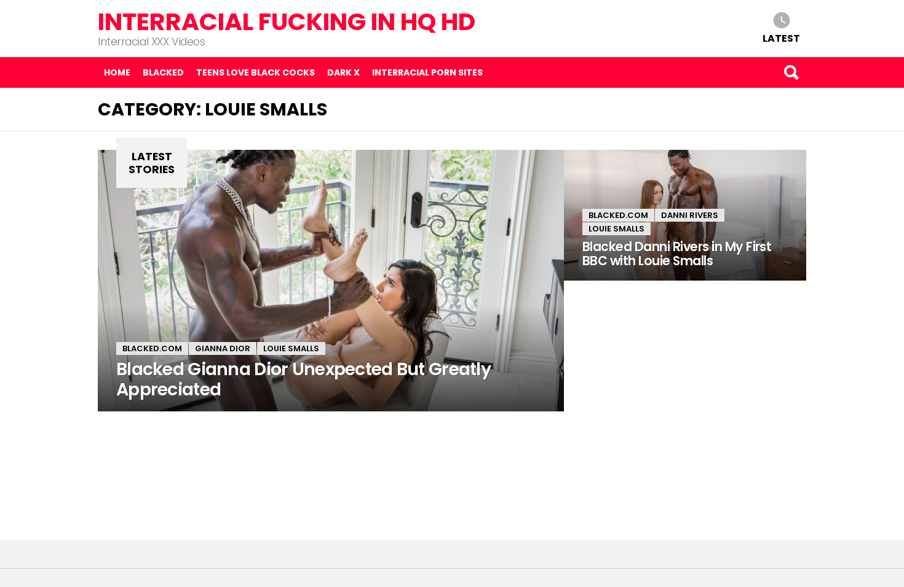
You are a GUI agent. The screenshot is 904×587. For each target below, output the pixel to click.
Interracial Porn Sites (427, 72)
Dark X (343, 72)
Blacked (163, 72)
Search (791, 72)
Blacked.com (152, 348)
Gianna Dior (222, 348)
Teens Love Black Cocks (255, 72)
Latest (781, 37)
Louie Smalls (291, 348)
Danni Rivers (689, 215)
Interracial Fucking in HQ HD (286, 22)
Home (117, 72)
